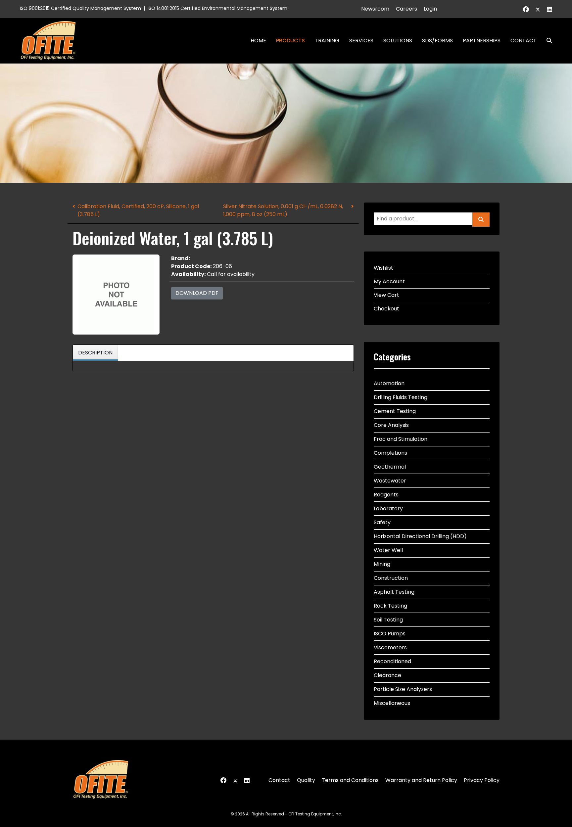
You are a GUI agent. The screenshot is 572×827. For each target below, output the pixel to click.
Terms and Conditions (350, 780)
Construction (391, 578)
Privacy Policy (482, 780)
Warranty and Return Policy (421, 780)
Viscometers (390, 647)
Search (546, 40)
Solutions (397, 40)
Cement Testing (395, 411)
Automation (389, 383)
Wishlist (383, 268)
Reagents (386, 494)
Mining (382, 564)
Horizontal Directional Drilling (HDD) (420, 536)
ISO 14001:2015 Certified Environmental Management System (217, 8)
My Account (389, 281)
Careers (406, 9)
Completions (390, 453)
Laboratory (388, 508)
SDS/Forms (437, 40)
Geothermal (390, 467)
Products (290, 40)
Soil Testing (388, 619)
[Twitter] (538, 9)
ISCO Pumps (389, 633)
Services (361, 40)
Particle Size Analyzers (403, 689)
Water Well (388, 550)
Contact (523, 40)
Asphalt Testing (394, 592)
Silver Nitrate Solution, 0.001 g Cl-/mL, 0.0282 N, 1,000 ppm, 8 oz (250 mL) (283, 210)
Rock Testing (390, 606)
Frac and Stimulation (400, 439)
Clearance (387, 675)
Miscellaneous (392, 703)
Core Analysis (391, 425)
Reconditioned (392, 661)
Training (327, 40)
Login (430, 9)
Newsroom (375, 9)
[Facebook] (526, 9)
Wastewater (390, 480)
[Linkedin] (549, 9)
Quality (306, 780)
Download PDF (196, 293)
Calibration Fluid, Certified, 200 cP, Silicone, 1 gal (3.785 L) (138, 210)
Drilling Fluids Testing (400, 397)
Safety (382, 522)
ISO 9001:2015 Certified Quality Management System (80, 8)
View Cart (386, 295)
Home (258, 40)
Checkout (386, 308)
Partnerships (482, 40)
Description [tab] (95, 352)
